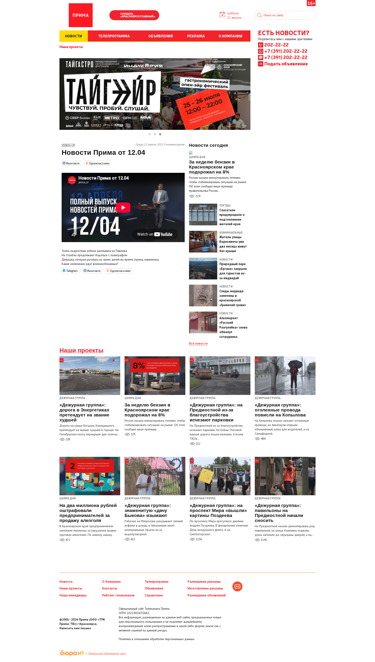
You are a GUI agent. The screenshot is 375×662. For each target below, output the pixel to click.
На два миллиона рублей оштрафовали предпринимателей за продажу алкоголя (88, 513)
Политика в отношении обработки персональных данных (156, 639)
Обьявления (154, 588)
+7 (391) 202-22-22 (286, 50)
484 (262, 439)
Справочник (154, 595)
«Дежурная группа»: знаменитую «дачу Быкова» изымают (148, 510)
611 (132, 539)
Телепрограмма (156, 581)
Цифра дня (197, 157)
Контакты (109, 588)
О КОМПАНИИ (230, 35)
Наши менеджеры (73, 595)
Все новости (198, 343)
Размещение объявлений (207, 595)
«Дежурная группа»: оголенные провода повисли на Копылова (280, 409)
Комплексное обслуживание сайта (107, 653)
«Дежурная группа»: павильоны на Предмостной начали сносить (279, 513)
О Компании (111, 581)
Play (114, 15)
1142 (263, 540)
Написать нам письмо (75, 628)
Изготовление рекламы (205, 588)
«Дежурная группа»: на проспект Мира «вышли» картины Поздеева (218, 510)
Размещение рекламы (204, 581)
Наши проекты (71, 46)
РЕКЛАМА (196, 35)
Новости (65, 581)
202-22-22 (276, 44)
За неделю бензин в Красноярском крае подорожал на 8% (147, 409)
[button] (149, 134)
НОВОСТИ (73, 35)
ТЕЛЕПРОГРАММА (114, 35)
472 (67, 540)
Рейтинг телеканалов (118, 595)
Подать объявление (286, 63)
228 (67, 439)
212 (197, 444)
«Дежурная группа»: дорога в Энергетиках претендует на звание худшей (84, 412)
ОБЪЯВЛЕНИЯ (160, 35)
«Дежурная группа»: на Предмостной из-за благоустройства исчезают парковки (216, 412)
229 (197, 196)
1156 (198, 539)
